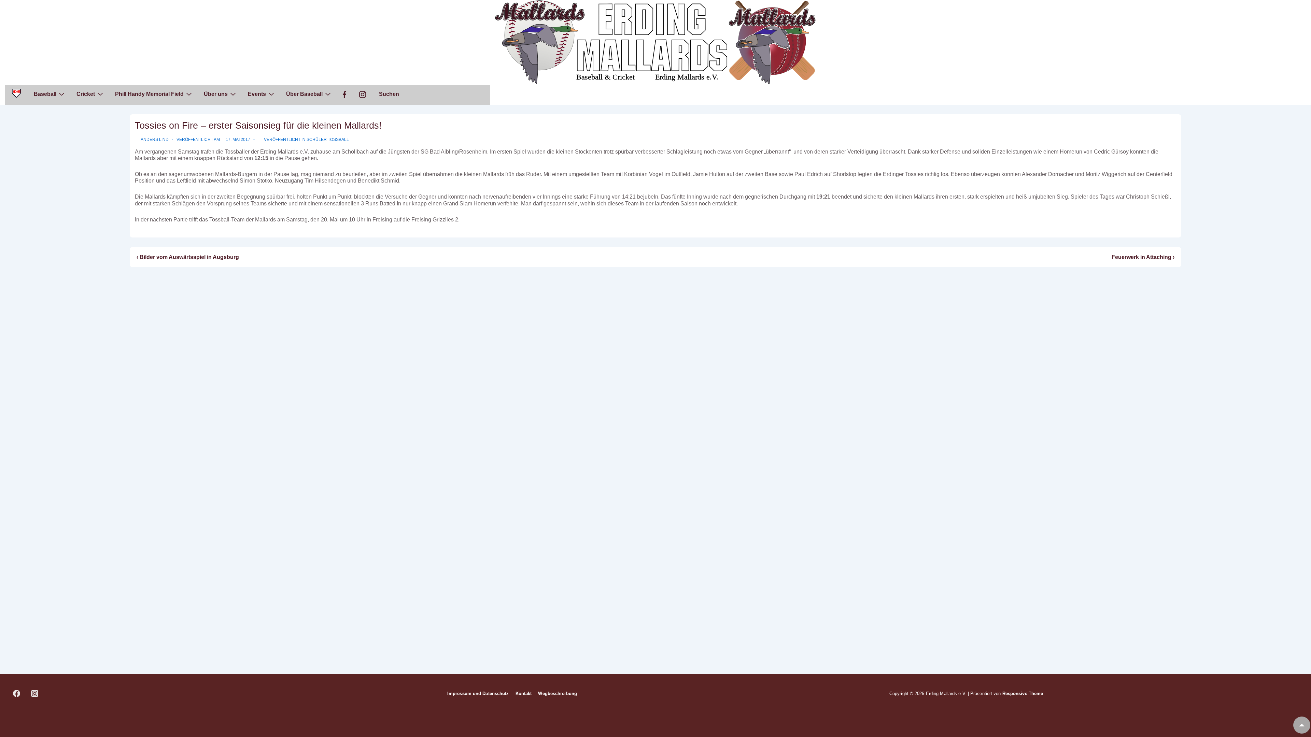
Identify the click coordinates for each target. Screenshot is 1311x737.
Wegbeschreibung (557, 693)
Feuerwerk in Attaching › (1143, 257)
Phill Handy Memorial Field (149, 94)
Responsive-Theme (1022, 693)
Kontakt (524, 693)
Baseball (45, 94)
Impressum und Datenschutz (478, 693)
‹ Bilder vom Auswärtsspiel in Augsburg (188, 257)
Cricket (85, 94)
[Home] (16, 95)
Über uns (216, 94)
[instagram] (34, 694)
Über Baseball (304, 94)
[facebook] (16, 694)
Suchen (389, 94)
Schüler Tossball (328, 139)
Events (257, 94)
